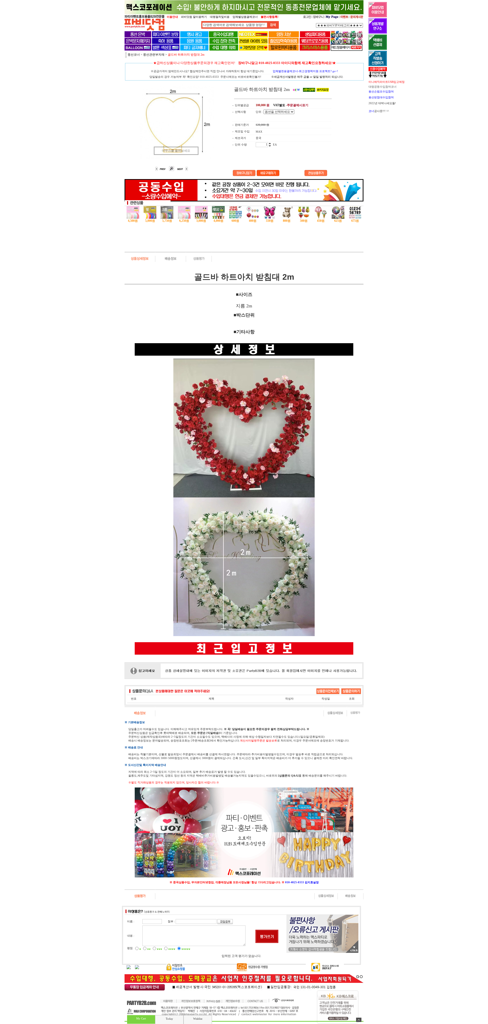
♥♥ (149, 949)
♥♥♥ (159, 949)
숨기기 (358, 1020)
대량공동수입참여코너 (382, 86)
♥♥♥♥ (171, 949)
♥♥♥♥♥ (185, 949)
